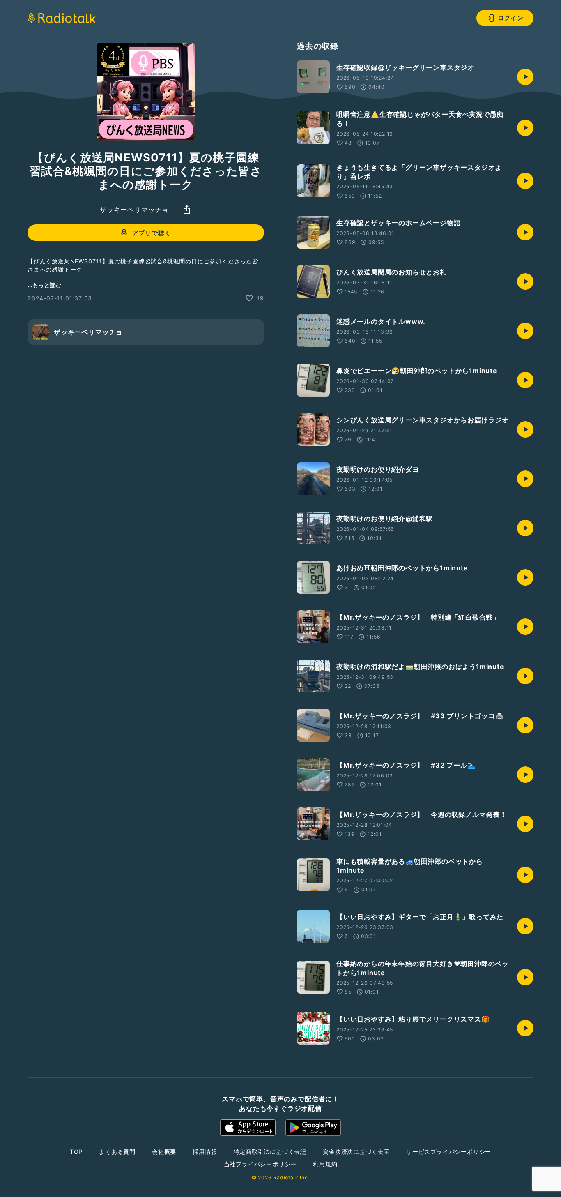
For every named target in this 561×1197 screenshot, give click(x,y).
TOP (76, 1151)
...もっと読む (44, 284)
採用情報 (205, 1151)
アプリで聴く (151, 232)
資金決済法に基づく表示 (356, 1151)
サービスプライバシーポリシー (448, 1151)
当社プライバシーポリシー (260, 1163)
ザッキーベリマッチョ (134, 209)
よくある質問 (117, 1151)
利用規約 (325, 1163)
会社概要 (164, 1151)
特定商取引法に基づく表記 (270, 1151)
